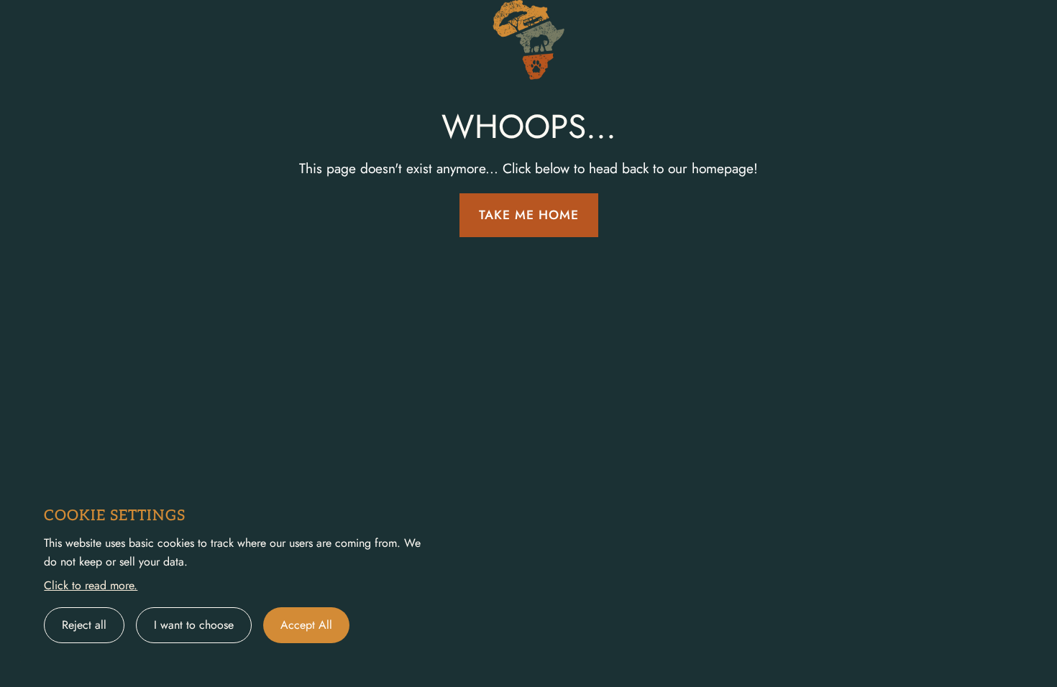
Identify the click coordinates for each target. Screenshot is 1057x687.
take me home (529, 215)
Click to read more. (90, 585)
